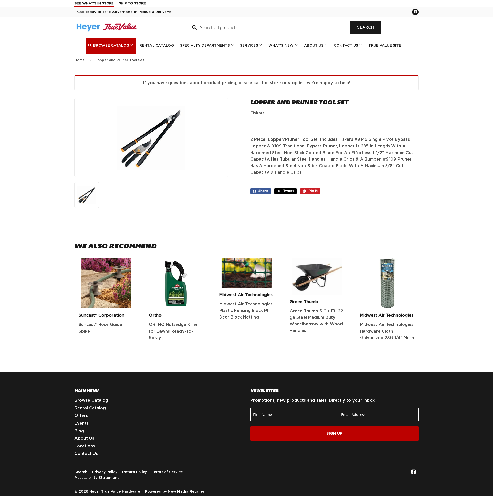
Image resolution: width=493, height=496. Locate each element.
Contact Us (346, 46)
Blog (79, 431)
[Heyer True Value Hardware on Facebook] (413, 472)
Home (79, 60)
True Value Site (384, 46)
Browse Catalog (111, 46)
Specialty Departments (205, 46)
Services (249, 46)
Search (369, 27)
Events (81, 423)
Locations (84, 446)
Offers (81, 416)
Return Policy (134, 472)
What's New (281, 46)
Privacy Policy (104, 472)
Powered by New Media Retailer (174, 491)
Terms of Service (167, 472)
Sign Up (334, 433)
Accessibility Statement (96, 478)
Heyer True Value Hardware (114, 491)
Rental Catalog (156, 46)
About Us (314, 46)
